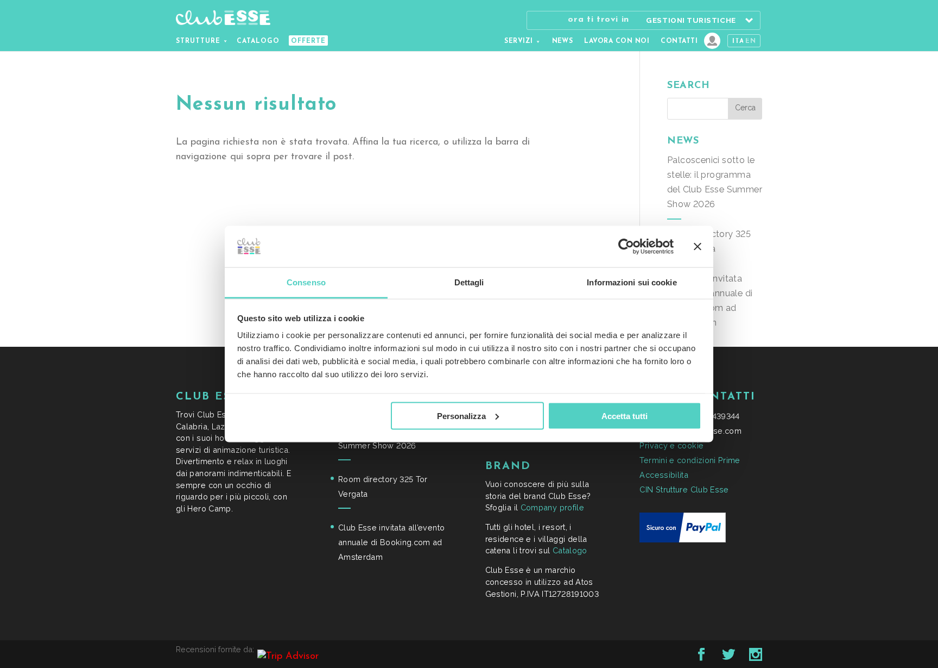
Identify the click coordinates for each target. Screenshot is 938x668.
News (562, 41)
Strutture (198, 41)
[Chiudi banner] (697, 246)
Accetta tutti (624, 415)
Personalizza (461, 415)
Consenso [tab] (306, 282)
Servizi (518, 41)
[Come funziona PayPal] (682, 539)
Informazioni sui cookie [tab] (631, 282)
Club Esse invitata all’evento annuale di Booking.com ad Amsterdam (391, 542)
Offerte (308, 41)
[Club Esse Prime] (712, 41)
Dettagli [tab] (469, 282)
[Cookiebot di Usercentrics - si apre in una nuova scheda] (626, 246)
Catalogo (258, 41)
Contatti (679, 41)
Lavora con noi (616, 41)
